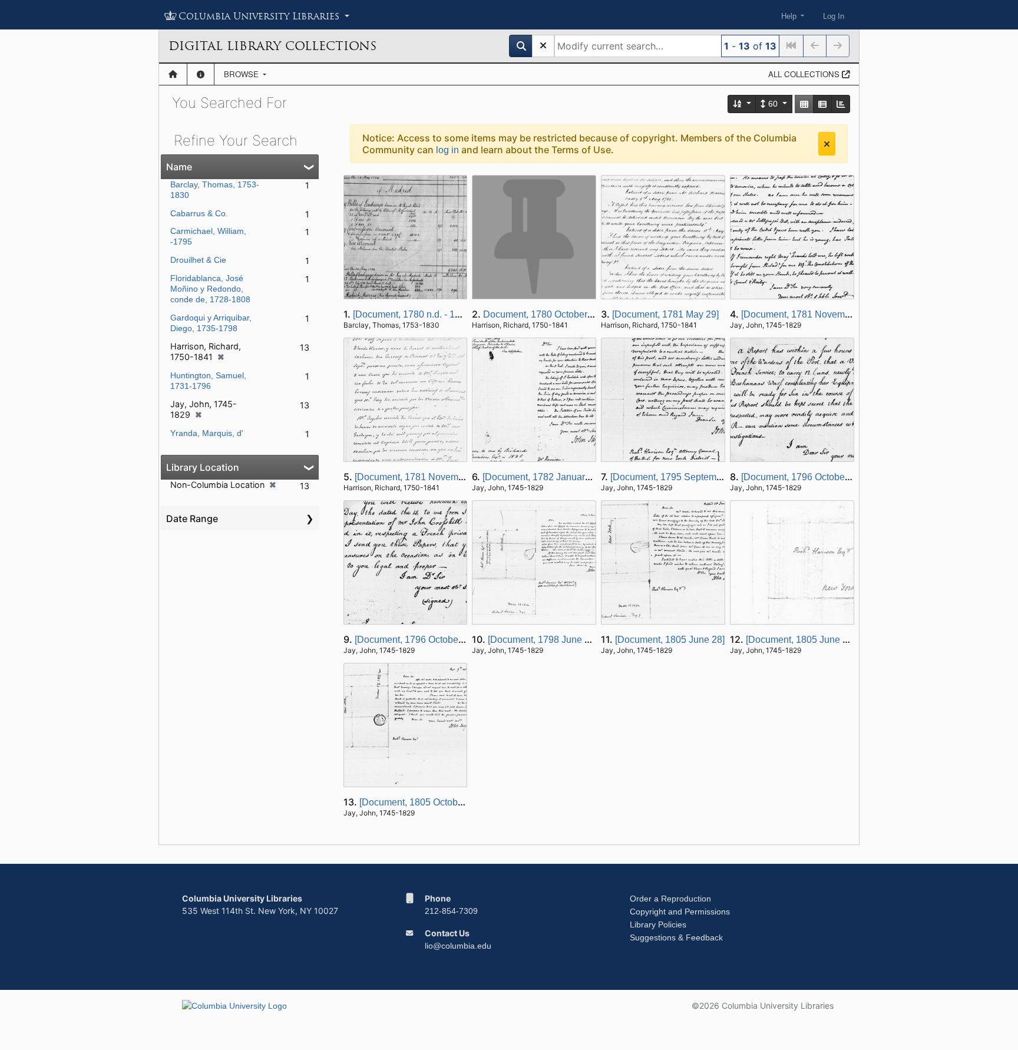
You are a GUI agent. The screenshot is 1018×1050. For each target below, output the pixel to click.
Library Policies (658, 924)
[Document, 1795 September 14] (677, 477)
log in (447, 150)
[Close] (826, 144)
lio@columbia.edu (458, 945)
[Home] (173, 74)
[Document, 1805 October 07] (420, 802)
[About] (200, 74)
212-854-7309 (451, 911)
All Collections (805, 74)
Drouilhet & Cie (198, 260)
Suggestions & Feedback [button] (676, 937)
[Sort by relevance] (742, 104)
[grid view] (804, 104)
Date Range (192, 518)
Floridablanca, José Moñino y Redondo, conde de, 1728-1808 (210, 288)
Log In (833, 16)
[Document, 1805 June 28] (670, 640)
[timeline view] (840, 104)
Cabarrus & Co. (199, 213)
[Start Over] (543, 46)
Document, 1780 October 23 (541, 314)
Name (179, 167)
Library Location (202, 467)
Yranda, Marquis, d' (206, 433)
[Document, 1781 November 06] (807, 314)
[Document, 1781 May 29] (665, 314)
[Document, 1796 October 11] (801, 477)
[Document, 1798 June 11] (542, 640)
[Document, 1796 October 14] (416, 640)
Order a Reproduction (670, 898)
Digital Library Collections (272, 46)
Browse (242, 74)
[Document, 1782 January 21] (543, 477)
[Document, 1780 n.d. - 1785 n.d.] (422, 314)
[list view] (822, 104)
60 (773, 103)
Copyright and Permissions (680, 911)
